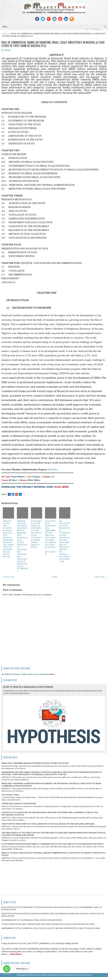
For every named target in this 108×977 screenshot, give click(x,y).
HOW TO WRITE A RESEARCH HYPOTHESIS (28, 687)
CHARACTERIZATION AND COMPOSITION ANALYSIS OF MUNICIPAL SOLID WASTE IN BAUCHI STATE (48, 924)
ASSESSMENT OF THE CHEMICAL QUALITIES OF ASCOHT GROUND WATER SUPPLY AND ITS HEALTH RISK (50, 928)
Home (5, 34)
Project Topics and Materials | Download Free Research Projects (62, 975)
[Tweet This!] (13, 494)
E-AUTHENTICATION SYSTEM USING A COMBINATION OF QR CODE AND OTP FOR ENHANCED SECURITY (52, 844)
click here (53, 469)
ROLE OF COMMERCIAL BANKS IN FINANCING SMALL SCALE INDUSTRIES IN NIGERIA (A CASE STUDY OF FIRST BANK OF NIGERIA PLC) (53, 44)
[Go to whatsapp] (6, 968)
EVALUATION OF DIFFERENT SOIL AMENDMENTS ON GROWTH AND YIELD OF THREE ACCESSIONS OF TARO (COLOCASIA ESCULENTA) (50, 537)
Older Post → (101, 577)
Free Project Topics (10, 795)
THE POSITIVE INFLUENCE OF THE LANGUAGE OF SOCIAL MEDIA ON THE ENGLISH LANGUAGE (48, 824)
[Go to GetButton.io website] (6, 974)
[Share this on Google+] (16, 494)
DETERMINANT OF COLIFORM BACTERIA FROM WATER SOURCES (31, 920)
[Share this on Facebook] (9, 494)
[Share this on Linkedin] (20, 494)
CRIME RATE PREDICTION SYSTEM (18, 804)
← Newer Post (7, 577)
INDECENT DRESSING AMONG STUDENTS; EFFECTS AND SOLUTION (34, 763)
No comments (6, 50)
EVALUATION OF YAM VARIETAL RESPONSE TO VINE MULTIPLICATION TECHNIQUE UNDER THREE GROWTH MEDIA (36, 534)
